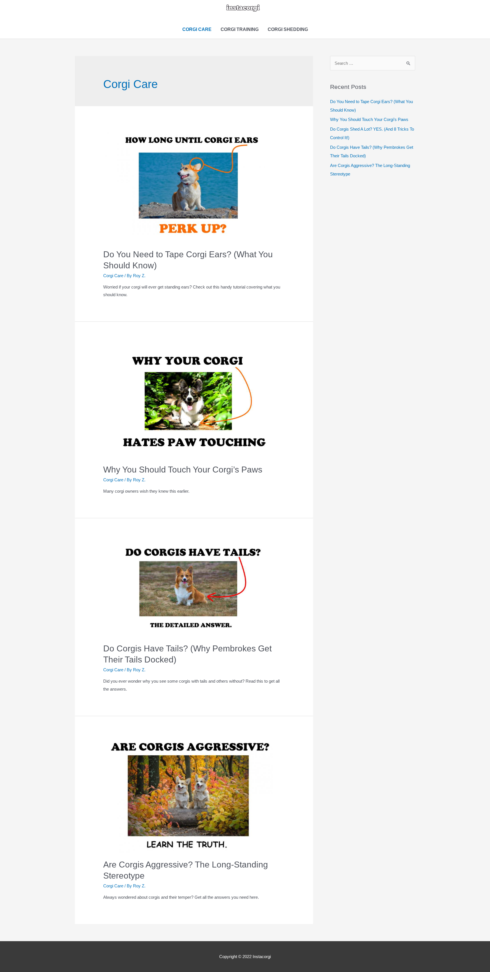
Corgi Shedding (288, 29)
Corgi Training (240, 29)
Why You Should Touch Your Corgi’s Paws (182, 469)
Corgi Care (197, 29)
